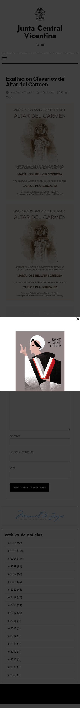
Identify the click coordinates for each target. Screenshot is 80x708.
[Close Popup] (77, 319)
